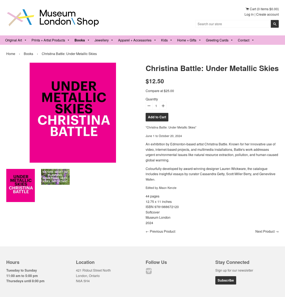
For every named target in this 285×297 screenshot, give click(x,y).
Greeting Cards (217, 40)
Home (10, 53)
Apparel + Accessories (135, 40)
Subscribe (226, 280)
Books (80, 40)
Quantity (152, 99)
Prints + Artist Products (49, 40)
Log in (249, 14)
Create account (267, 14)
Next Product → (267, 231)
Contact (244, 40)
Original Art (14, 40)
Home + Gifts (187, 40)
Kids (165, 40)
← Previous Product (160, 231)
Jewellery (102, 40)
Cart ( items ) (264, 8)
